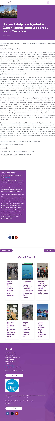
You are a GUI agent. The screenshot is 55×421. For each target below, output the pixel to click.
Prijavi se (14, 375)
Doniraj (14, 408)
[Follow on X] (13, 237)
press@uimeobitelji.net (11, 367)
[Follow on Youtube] (16, 237)
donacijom (7, 177)
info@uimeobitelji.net (10, 365)
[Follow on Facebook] (9, 237)
